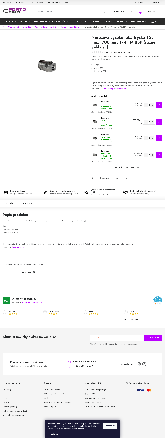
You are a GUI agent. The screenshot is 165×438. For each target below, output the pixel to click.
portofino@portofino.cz (85, 361)
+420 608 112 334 (123, 11)
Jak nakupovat (20, 2)
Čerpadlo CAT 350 (91, 394)
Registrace (156, 2)
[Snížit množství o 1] (146, 105)
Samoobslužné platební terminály (14, 415)
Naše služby (7, 2)
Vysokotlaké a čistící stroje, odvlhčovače (58, 402)
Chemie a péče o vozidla (53, 390)
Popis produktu (9, 203)
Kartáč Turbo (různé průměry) (95, 390)
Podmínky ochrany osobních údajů (15, 411)
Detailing (47, 398)
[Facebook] (139, 364)
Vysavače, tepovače (50, 407)
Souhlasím (110, 425)
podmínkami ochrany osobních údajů (124, 344)
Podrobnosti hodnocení (122, 52)
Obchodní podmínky (54, 2)
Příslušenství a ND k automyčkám (55, 394)
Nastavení (54, 434)
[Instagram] (144, 364)
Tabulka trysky (106, 88)
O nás (31, 2)
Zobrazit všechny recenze (32, 302)
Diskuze (26, 203)
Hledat (103, 11)
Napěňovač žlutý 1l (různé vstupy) (96, 398)
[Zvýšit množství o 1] (152, 105)
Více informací (78, 428)
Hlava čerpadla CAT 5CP (94, 402)
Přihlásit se (152, 338)
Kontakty (40, 2)
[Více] (155, 21)
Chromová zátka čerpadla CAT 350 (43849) (101, 407)
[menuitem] (17, 21)
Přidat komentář (26, 272)
